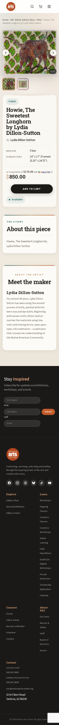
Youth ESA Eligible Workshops (45, 564)
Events (9, 613)
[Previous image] (5, 52)
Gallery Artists (13, 513)
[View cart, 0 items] (40, 6)
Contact (10, 639)
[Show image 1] (8, 84)
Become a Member (15, 626)
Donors (43, 650)
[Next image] (53, 52)
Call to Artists (12, 620)
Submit (48, 411)
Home (5, 19)
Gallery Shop (12, 500)
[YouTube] (50, 483)
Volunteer (11, 632)
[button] (29, 172)
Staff (42, 633)
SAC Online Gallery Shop (22, 19)
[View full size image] (29, 52)
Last (6, 417)
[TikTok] (42, 483)
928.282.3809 (12, 682)
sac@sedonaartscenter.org (19, 688)
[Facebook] (9, 483)
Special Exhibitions (15, 506)
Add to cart (32, 189)
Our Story (44, 616)
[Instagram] (17, 483)
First (6, 405)
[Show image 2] (23, 84)
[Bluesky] (33, 483)
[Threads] (25, 483)
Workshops (45, 500)
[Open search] (32, 6)
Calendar (44, 595)
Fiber (39, 19)
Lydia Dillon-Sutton (23, 140)
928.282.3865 (12, 672)
